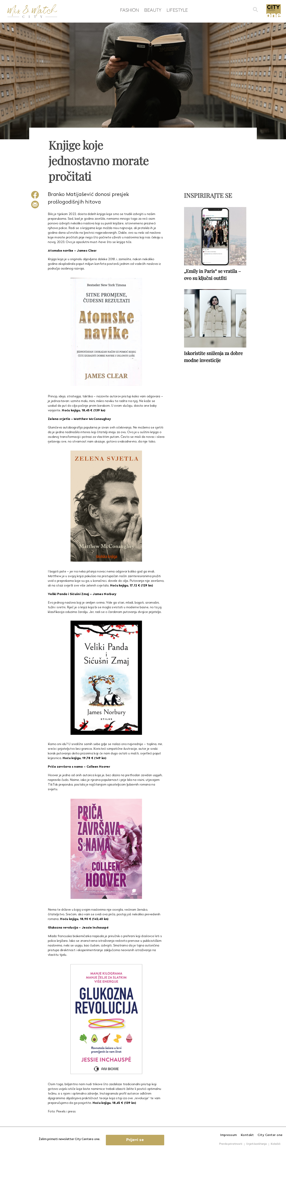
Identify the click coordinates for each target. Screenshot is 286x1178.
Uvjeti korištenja (256, 1144)
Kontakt (247, 1135)
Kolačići (275, 1144)
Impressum (228, 1135)
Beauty (152, 10)
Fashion (129, 10)
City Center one (270, 1135)
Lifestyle (177, 10)
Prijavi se (135, 1140)
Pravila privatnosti (230, 1144)
